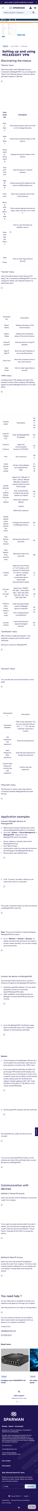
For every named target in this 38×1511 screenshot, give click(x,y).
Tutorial (5, 46)
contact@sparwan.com (9, 1449)
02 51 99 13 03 (7, 1445)
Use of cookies (6, 1503)
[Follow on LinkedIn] (19, 1507)
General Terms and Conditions (20, 1500)
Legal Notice (5, 1500)
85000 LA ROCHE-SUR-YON (11, 1454)
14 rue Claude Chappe (9, 1452)
